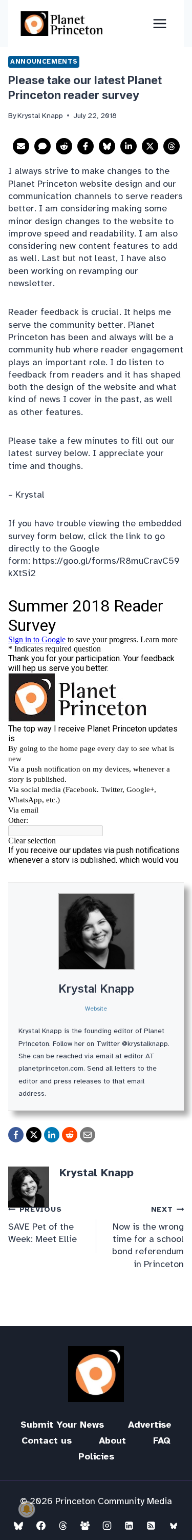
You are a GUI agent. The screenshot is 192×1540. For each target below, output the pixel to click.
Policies (96, 1456)
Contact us (47, 1440)
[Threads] (63, 1525)
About (112, 1440)
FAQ (161, 1440)
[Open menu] (159, 23)
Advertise (150, 1424)
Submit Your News (62, 1424)
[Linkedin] (129, 1525)
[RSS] (151, 1525)
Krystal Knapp (96, 988)
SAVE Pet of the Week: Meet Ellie (42, 1225)
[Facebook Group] (85, 1525)
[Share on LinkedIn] (128, 146)
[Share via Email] (21, 146)
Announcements (43, 61)
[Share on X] (150, 146)
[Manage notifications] (26, 1509)
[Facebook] (41, 1525)
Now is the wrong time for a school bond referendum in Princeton (148, 1237)
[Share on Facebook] (85, 146)
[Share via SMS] (42, 146)
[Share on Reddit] (64, 146)
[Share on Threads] (171, 146)
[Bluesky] (18, 1525)
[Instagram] (107, 1525)
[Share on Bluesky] (107, 146)
